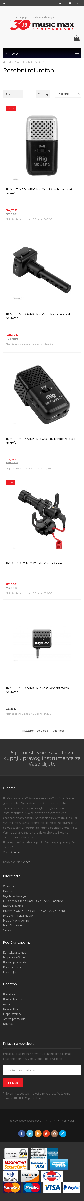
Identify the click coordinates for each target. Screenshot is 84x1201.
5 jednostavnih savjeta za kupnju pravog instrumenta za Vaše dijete (42, 758)
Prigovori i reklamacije (18, 915)
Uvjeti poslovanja (14, 896)
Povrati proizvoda (15, 962)
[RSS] (38, 1133)
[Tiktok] (62, 1133)
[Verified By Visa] (39, 1164)
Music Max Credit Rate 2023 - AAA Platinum (33, 901)
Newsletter (10, 1009)
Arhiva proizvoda (14, 1019)
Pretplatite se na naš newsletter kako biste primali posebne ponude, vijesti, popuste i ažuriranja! (37, 1056)
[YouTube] (46, 1133)
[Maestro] (32, 1187)
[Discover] (30, 1176)
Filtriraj (43, 94)
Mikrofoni (14, 62)
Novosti (8, 1024)
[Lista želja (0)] (70, 3)
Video (27, 862)
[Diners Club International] (10, 1176)
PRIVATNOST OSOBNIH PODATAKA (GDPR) (34, 911)
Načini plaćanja (13, 906)
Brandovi (9, 994)
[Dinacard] (52, 1176)
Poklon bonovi (12, 999)
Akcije (7, 1004)
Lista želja (9, 972)
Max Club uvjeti (13, 925)
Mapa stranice (12, 1014)
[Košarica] (77, 3)
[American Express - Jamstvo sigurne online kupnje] (44, 1153)
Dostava (8, 891)
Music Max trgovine (16, 920)
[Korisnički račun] (61, 3)
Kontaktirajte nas (14, 952)
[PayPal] (71, 1187)
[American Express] (59, 1164)
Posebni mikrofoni (33, 62)
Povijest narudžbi (14, 967)
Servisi (7, 930)
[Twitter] (29, 1133)
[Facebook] (21, 1133)
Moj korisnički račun (16, 957)
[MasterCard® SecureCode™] (15, 1164)
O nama (14, 852)
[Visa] (52, 1187)
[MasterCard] (12, 1187)
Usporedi (13, 94)
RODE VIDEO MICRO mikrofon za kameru (35, 563)
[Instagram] (54, 1133)
